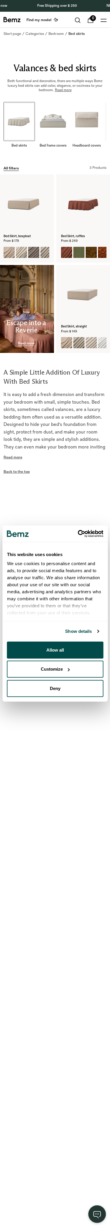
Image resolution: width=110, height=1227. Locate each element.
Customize (52, 669)
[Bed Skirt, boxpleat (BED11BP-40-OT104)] (46, 252)
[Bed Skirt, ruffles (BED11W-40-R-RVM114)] (103, 252)
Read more (26, 343)
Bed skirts (76, 33)
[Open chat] (97, 1214)
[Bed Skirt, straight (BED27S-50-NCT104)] (66, 342)
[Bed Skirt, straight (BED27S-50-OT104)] (78, 342)
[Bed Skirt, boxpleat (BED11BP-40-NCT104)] (9, 252)
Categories (35, 33)
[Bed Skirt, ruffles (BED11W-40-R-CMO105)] (78, 252)
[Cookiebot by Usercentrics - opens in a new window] (78, 534)
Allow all (55, 649)
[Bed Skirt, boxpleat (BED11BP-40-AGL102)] (33, 252)
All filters (11, 168)
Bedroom (56, 33)
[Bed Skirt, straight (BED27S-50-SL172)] (91, 342)
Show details (78, 631)
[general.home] (12, 19)
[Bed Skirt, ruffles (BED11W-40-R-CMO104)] (66, 252)
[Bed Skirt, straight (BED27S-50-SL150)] (103, 342)
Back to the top (17, 471)
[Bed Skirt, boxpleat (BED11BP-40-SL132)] (21, 252)
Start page (12, 33)
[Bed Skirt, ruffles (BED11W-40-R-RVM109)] (91, 252)
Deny (55, 688)
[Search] (78, 20)
